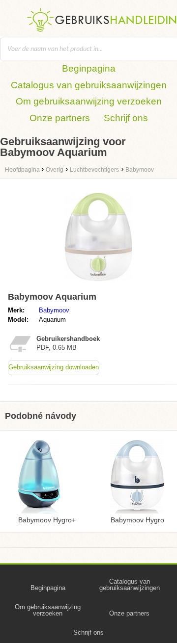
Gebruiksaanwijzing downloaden (53, 367)
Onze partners (60, 118)
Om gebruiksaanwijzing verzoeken (89, 101)
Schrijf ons (126, 118)
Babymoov (54, 310)
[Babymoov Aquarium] (98, 283)
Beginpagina (89, 68)
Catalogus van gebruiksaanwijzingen (89, 85)
